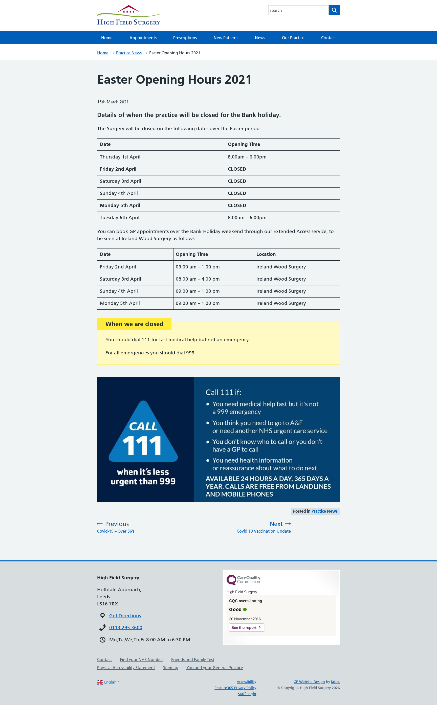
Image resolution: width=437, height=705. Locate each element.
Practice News (129, 52)
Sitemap (170, 667)
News (260, 37)
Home (107, 37)
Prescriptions (185, 37)
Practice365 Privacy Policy (235, 688)
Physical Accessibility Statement (126, 667)
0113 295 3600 (125, 627)
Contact (328, 37)
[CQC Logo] (243, 584)
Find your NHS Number (141, 659)
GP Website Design (309, 681)
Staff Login (247, 694)
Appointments (143, 37)
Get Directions (125, 616)
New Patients (226, 37)
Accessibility (246, 681)
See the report (243, 627)
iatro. (335, 681)
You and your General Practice (214, 667)
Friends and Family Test (192, 659)
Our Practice (293, 37)
